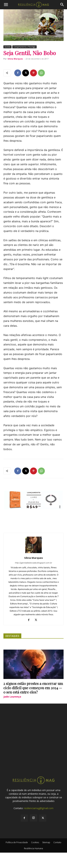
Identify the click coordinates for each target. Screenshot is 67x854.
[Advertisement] (33, 743)
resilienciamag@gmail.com (38, 808)
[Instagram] (33, 817)
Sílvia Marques (15, 58)
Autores (7, 47)
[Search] (62, 4)
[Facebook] (17, 72)
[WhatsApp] (41, 72)
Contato (57, 842)
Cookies (35, 842)
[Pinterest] (33, 72)
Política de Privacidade (17, 842)
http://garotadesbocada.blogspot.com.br (33, 563)
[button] (5, 4)
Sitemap (46, 842)
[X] (25, 72)
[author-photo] (33, 553)
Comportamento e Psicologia (24, 47)
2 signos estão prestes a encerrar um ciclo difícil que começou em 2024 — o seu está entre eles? (33, 687)
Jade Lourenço (12, 696)
